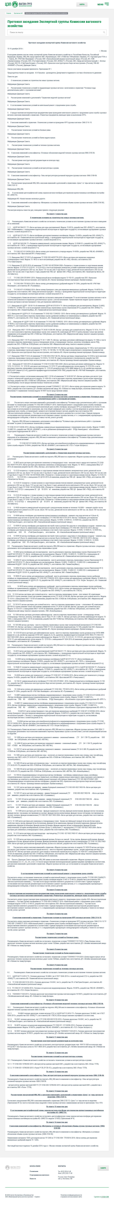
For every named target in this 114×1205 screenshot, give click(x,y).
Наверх (103, 1168)
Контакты (62, 1166)
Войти (82, 4)
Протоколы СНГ (18, 13)
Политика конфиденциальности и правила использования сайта (71, 1196)
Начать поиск (35, 1166)
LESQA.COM (105, 1197)
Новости (33, 1179)
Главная (8, 13)
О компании (34, 1171)
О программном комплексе (39, 1175)
